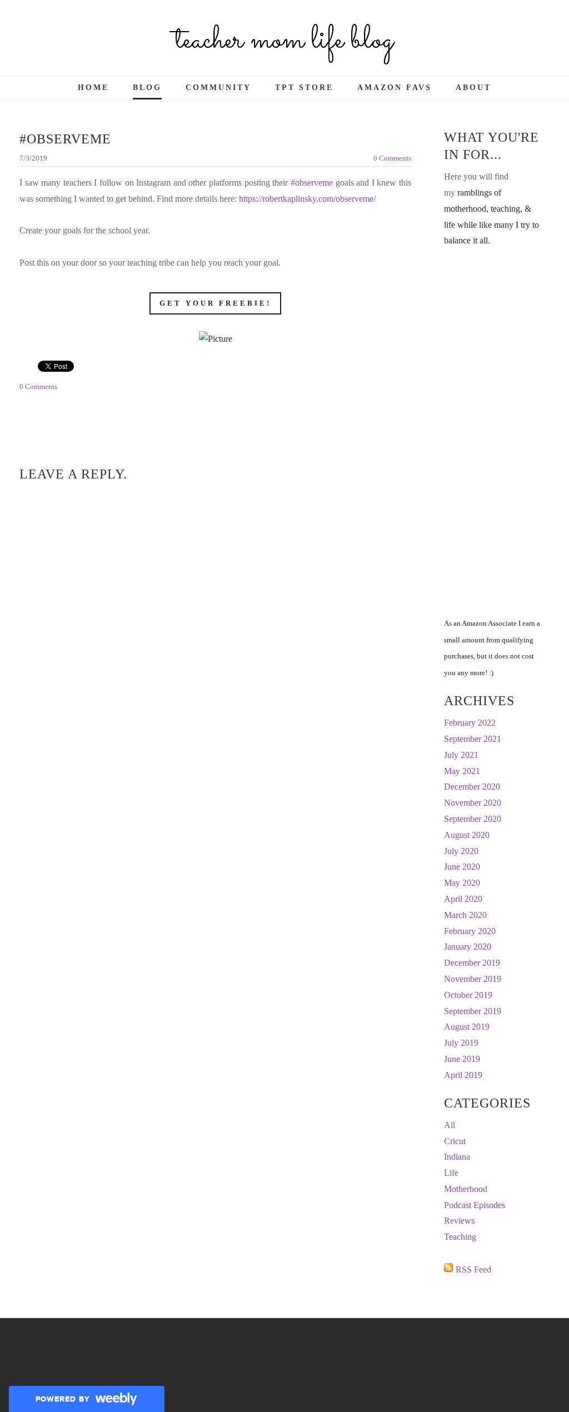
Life (451, 1173)
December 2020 (472, 786)
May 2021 (462, 771)
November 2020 (472, 802)
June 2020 (462, 866)
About (473, 87)
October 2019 (468, 995)
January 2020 (467, 946)
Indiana (457, 1156)
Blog (147, 87)
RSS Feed (473, 1269)
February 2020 (470, 931)
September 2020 (472, 819)
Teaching (460, 1236)
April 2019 (463, 1075)
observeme (315, 182)
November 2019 (472, 979)
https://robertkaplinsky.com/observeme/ (307, 198)
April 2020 (463, 899)
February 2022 (470, 722)
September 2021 (472, 739)
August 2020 (467, 835)
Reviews (459, 1220)
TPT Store (304, 87)
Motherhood (465, 1189)
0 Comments (392, 158)
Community (218, 87)
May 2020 (462, 882)
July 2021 (461, 755)
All (449, 1125)
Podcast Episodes (474, 1205)
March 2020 (465, 915)
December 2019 (472, 962)
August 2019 (467, 1026)
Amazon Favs (394, 87)
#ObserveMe (65, 139)
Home (93, 87)
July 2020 (461, 851)
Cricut (455, 1141)
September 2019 (472, 1011)
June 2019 (462, 1059)
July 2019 (461, 1042)
